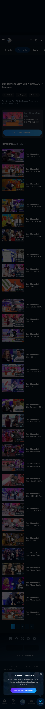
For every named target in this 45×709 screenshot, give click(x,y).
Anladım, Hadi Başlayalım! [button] (24, 690)
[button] (41, 674)
